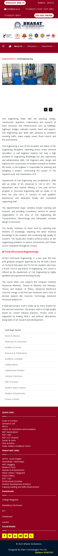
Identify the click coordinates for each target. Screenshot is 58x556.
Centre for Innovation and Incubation (19, 429)
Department (8, 58)
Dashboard (7, 516)
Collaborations (11, 364)
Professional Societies (12, 481)
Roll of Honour (11, 382)
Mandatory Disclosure (12, 505)
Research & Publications (16, 353)
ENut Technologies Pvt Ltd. (34, 549)
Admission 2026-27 (15, 2)
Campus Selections (13, 376)
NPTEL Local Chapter (12, 458)
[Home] (10, 46)
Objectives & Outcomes (16, 341)
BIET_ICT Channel (10, 437)
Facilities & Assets (13, 347)
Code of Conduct (10, 420)
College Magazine (10, 499)
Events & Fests (9, 440)
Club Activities (8, 443)
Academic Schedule (14, 359)
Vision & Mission (12, 335)
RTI (3, 511)
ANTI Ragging (8, 464)
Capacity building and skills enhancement (20, 487)
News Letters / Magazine (13, 472)
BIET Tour (6, 478)
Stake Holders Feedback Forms (16, 446)
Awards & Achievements (13, 470)
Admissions (32, 46)
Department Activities (15, 370)
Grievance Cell (8, 423)
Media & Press (8, 467)
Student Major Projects (15, 387)
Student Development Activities (16, 484)
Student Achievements (15, 393)
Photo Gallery (8, 475)
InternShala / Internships (13, 461)
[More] (3, 46)
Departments (47, 46)
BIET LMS (6, 434)
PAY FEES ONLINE (44, 15)
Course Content (12, 399)
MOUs (5, 426)
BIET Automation (10, 432)
